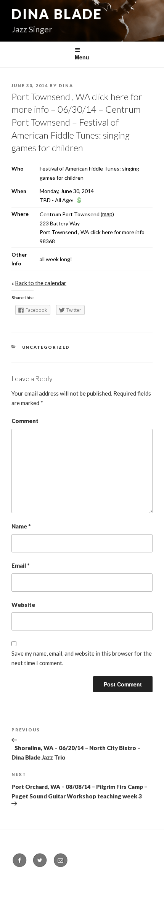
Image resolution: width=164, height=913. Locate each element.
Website (23, 604)
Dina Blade (56, 14)
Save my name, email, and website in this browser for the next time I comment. (81, 658)
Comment (25, 420)
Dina (66, 85)
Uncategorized (46, 347)
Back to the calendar (40, 282)
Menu (82, 57)
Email (20, 565)
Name (21, 526)
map (107, 214)
